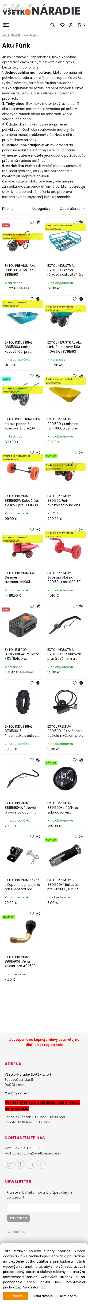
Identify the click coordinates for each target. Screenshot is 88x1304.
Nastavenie (43, 1296)
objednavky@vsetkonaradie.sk (36, 1153)
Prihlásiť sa (18, 1218)
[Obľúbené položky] (62, 25)
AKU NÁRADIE (11, 35)
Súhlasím (16, 1296)
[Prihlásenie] (71, 25)
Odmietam (67, 1296)
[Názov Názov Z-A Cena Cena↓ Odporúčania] (72, 209)
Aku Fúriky (31, 35)
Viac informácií (35, 1287)
